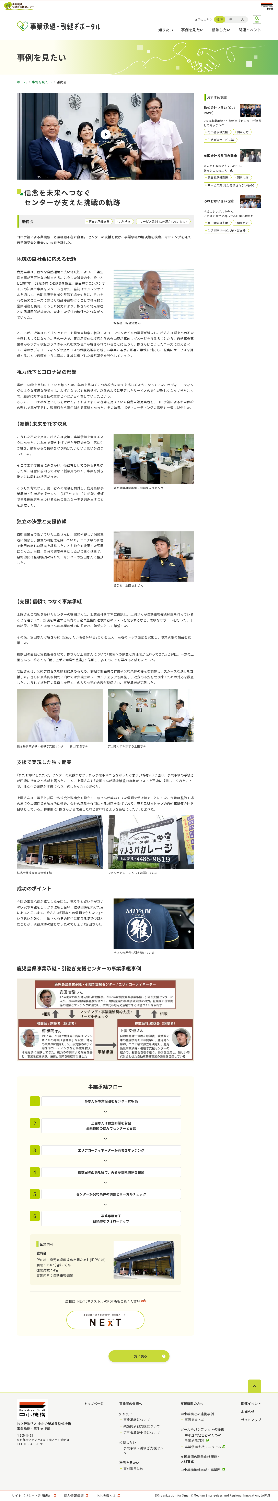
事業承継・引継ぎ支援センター (143, 1450)
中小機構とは (106, 1495)
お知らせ (248, 1411)
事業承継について (136, 1419)
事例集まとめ (133, 1468)
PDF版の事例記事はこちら (105, 1320)
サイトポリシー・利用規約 (32, 1495)
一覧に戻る (139, 1356)
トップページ (94, 1403)
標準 (219, 19)
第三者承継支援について (141, 1432)
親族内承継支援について (141, 1426)
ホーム (22, 81)
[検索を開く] (257, 19)
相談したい (221, 29)
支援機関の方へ (192, 1403)
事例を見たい (192, 29)
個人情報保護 (74, 1495)
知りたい (165, 29)
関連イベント (250, 29)
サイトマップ (251, 1419)
